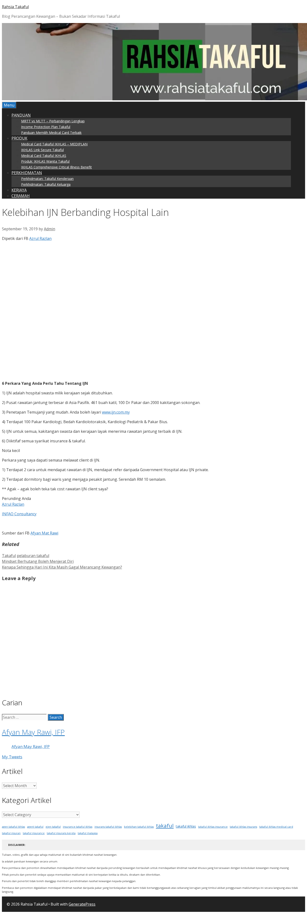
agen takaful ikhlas (13, 826)
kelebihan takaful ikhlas (139, 826)
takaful (165, 825)
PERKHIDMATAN (27, 172)
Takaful (9, 555)
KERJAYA (19, 190)
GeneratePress (82, 904)
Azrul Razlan (40, 238)
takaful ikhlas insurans (243, 826)
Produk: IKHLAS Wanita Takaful (45, 161)
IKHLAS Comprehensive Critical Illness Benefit (56, 167)
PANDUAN (21, 115)
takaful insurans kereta (61, 833)
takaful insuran (11, 833)
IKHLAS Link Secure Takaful (42, 150)
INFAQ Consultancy (19, 513)
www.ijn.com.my (116, 412)
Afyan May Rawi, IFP (33, 732)
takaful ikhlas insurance (213, 826)
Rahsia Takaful (15, 6)
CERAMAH (21, 195)
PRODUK (19, 138)
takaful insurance (34, 833)
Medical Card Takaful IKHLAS (43, 155)
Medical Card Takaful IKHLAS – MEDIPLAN (54, 144)
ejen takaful (53, 826)
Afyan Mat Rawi (44, 533)
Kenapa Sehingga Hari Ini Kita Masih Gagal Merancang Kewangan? (62, 567)
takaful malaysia (88, 833)
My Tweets (12, 757)
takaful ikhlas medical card (276, 826)
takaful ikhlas (186, 826)
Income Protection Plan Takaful (45, 127)
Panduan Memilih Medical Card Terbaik (51, 132)
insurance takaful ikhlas (77, 826)
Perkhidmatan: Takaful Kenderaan (47, 178)
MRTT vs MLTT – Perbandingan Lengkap (53, 121)
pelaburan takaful (33, 555)
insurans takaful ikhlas (108, 826)
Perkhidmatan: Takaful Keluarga (46, 184)
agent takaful (35, 826)
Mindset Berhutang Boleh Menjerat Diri (38, 561)
